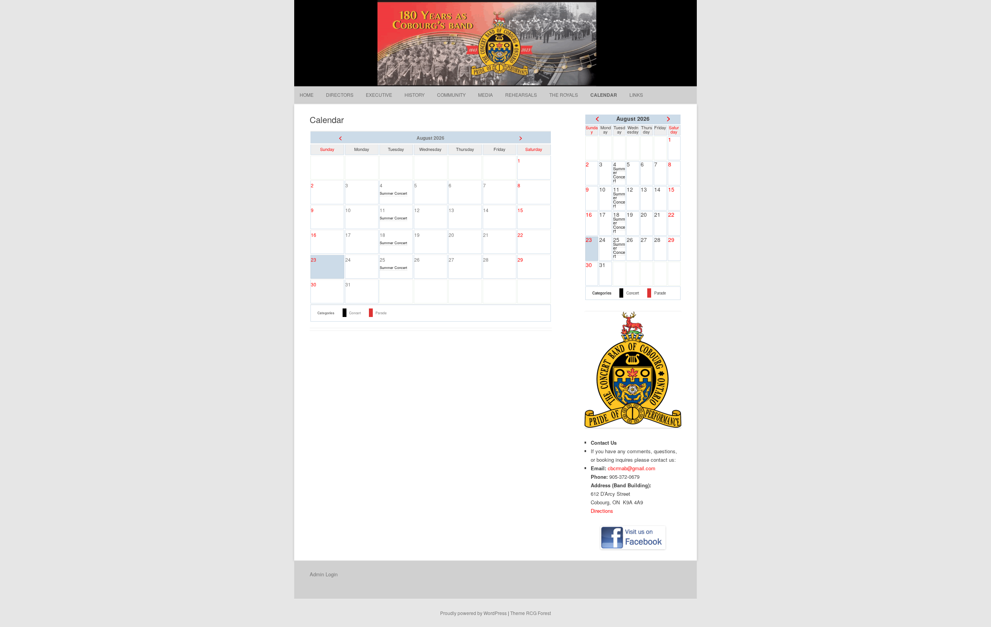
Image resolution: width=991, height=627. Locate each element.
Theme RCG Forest (530, 613)
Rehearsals (521, 94)
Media (485, 94)
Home (307, 94)
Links (636, 94)
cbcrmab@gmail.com (631, 468)
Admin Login (324, 574)
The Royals (563, 94)
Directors (339, 94)
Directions (602, 510)
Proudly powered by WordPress (473, 613)
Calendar (603, 94)
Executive (379, 94)
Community (451, 94)
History (415, 94)
